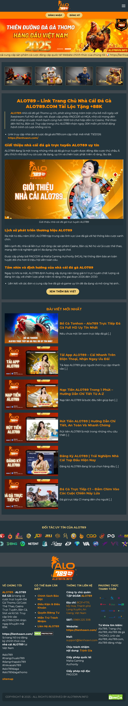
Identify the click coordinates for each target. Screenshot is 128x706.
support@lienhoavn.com (81, 640)
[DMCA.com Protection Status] (43, 633)
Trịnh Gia (86, 650)
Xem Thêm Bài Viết (62, 291)
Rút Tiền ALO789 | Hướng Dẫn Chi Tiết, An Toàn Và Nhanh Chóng (88, 423)
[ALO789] (64, 6)
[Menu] (123, 6)
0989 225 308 (82, 619)
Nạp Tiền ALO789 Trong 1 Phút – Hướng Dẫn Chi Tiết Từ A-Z (86, 392)
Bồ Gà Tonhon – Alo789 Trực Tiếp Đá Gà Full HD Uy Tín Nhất (90, 325)
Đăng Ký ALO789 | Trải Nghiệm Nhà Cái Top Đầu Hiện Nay (89, 458)
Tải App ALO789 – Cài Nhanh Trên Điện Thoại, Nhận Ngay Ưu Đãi (87, 357)
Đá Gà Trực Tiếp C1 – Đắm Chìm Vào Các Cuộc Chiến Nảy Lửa (89, 491)
